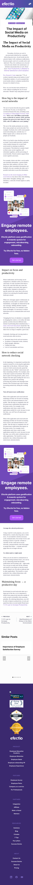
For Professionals (16, 790)
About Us (16, 865)
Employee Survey (16, 780)
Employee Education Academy (16, 752)
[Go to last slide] (4, 658)
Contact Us (16, 858)
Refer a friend (16, 810)
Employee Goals (16, 759)
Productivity (20, 23)
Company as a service (16, 786)
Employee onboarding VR (16, 763)
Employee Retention (16, 756)
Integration (16, 804)
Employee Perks (16, 783)
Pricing (16, 868)
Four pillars (16, 841)
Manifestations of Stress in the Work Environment (25, 620)
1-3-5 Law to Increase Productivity (15, 605)
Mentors (16, 814)
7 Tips (17, 837)
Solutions (16, 828)
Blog (16, 831)
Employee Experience (16, 766)
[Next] (28, 658)
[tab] (12, 677)
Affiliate (16, 807)
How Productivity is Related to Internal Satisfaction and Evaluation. (16, 69)
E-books (16, 834)
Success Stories (16, 844)
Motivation (11, 23)
